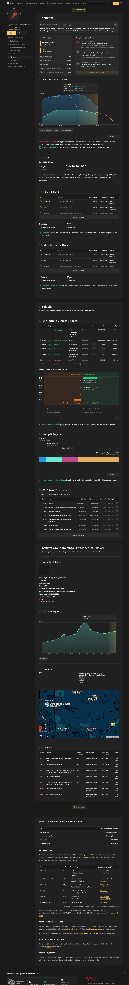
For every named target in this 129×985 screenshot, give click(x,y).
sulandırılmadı (111, 480)
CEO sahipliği (44, 64)
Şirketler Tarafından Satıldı (54, 412)
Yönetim (12, 57)
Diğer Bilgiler (13, 63)
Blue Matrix (103, 881)
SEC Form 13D (104, 893)
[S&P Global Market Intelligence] (92, 979)
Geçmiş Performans (16, 47)
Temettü (12, 54)
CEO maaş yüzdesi (46, 56)
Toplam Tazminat (46, 130)
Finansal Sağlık (14, 51)
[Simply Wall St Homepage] (15, 3)
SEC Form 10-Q (104, 873)
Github (48, 947)
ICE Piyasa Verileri (105, 885)
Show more (43, 180)
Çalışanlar (44, 658)
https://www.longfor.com (46, 601)
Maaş (56, 130)
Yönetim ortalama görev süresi (50, 68)
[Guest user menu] (121, 3)
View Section (80, 807)
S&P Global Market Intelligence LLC (78, 855)
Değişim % (103, 499)
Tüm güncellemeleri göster (96, 72)
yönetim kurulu (73, 286)
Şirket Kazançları (66, 130)
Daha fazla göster (79, 217)
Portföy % (111, 499)
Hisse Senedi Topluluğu (16, 67)
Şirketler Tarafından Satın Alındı (93, 412)
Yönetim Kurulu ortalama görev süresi (52, 72)
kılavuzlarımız (72, 929)
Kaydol (116, 3)
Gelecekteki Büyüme (16, 44)
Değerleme (13, 41)
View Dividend (80, 10)
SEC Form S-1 (104, 887)
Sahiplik (12, 60)
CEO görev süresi (45, 60)
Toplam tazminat (47, 51)
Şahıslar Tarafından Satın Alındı (93, 409)
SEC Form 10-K (104, 871)
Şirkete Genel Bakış (15, 38)
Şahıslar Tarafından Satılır (54, 409)
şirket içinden (65, 424)
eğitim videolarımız (95, 929)
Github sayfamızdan (94, 926)
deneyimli (75, 233)
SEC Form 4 (103, 891)
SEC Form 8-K (104, 903)
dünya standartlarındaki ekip (89, 933)
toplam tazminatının (76, 142)
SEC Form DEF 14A (105, 899)
